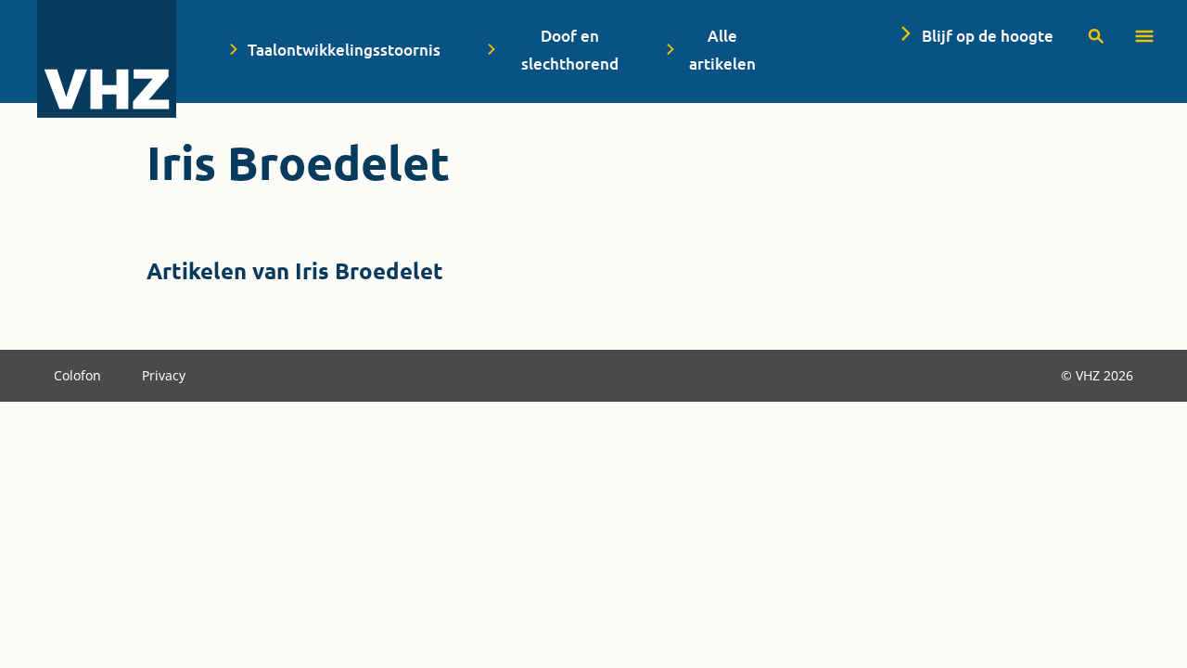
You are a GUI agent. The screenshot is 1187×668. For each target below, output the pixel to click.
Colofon (79, 375)
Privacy (163, 375)
